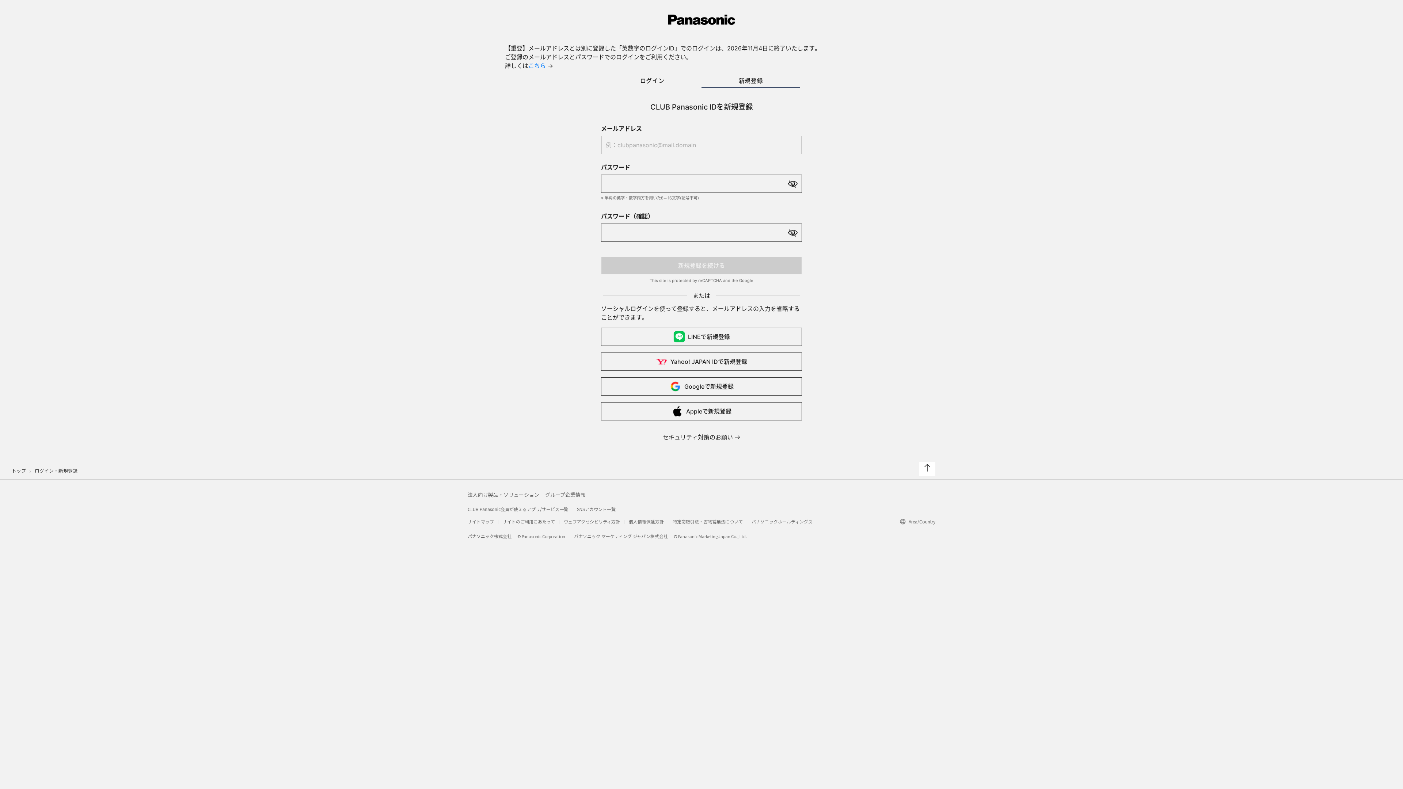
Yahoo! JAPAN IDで (708, 361)
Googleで (709, 386)
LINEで (709, 336)
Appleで (708, 411)
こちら (537, 65)
